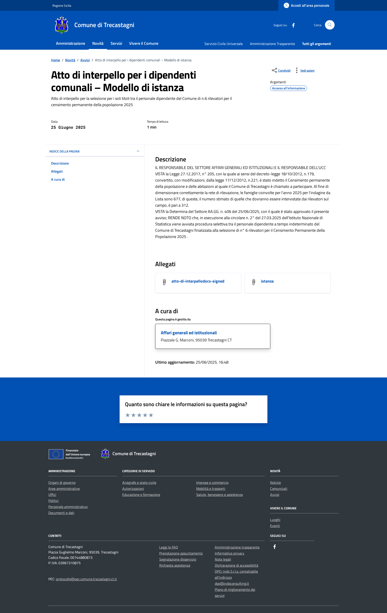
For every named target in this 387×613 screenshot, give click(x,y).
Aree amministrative (64, 488)
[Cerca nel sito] (330, 25)
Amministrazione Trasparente (272, 43)
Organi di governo (61, 482)
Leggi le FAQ (168, 547)
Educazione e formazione (141, 494)
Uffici (52, 494)
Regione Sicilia (61, 5)
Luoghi (275, 519)
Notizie (275, 482)
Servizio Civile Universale (223, 43)
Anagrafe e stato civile (139, 482)
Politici (53, 500)
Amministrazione (70, 43)
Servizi (116, 43)
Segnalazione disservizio (177, 559)
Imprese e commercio (212, 482)
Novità (97, 43)
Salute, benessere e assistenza (219, 494)
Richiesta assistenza (174, 565)
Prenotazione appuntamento (181, 553)
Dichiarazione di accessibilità (236, 565)
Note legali (223, 559)
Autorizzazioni (133, 488)
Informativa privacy (229, 553)
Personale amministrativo (68, 506)
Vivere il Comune (143, 43)
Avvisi (274, 494)
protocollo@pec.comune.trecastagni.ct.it (86, 579)
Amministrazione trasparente (237, 547)
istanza (267, 281)
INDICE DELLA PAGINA (64, 151)
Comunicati (278, 488)
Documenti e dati (61, 512)
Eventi (275, 525)
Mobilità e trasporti (210, 488)
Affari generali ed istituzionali (189, 332)
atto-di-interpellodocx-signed (198, 281)
